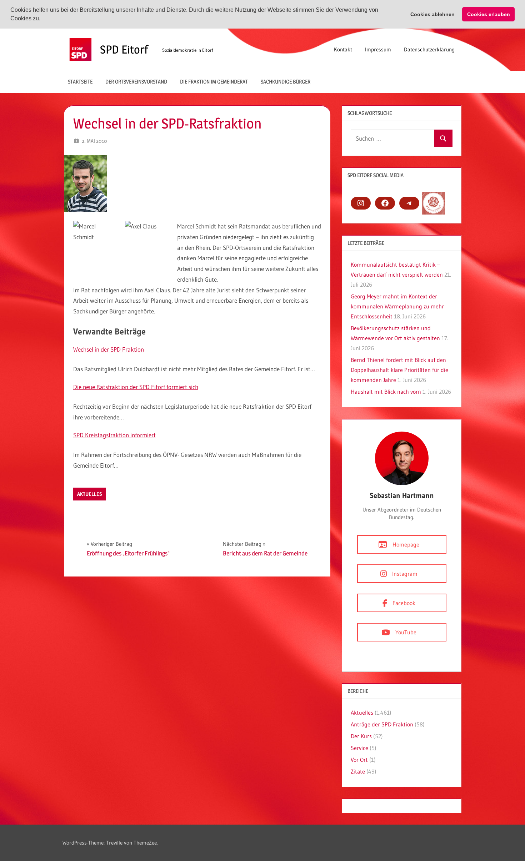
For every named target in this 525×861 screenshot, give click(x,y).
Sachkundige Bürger (285, 81)
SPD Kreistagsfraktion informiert (114, 435)
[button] (43, 19)
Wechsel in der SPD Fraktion (108, 349)
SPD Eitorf (124, 49)
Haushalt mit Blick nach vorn (386, 391)
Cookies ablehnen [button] (432, 14)
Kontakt (343, 49)
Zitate (358, 771)
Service (359, 747)
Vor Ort (359, 759)
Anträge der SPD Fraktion (382, 724)
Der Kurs (361, 736)
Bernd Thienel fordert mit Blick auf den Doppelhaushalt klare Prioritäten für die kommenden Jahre (399, 369)
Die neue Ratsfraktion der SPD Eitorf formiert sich (135, 387)
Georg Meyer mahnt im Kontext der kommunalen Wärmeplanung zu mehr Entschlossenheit (397, 306)
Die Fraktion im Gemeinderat (214, 81)
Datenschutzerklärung (429, 49)
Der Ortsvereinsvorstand (136, 81)
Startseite (80, 81)
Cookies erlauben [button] (488, 14)
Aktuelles (89, 494)
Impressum (378, 49)
